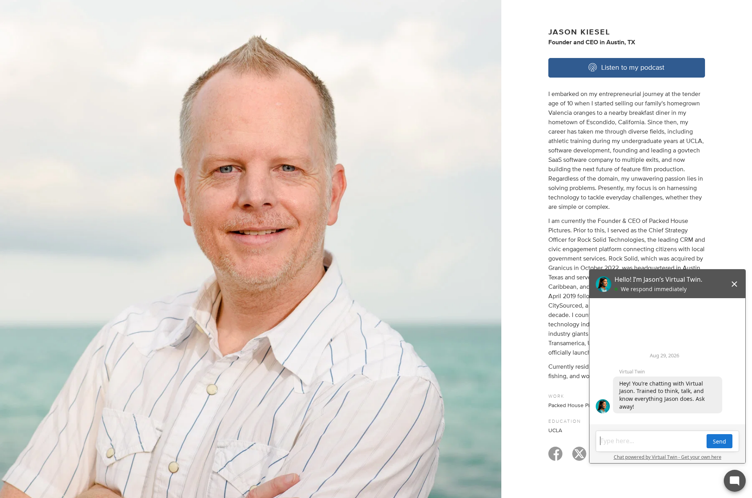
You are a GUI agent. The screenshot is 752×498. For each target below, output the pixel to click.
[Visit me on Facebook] (555, 457)
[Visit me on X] (579, 457)
